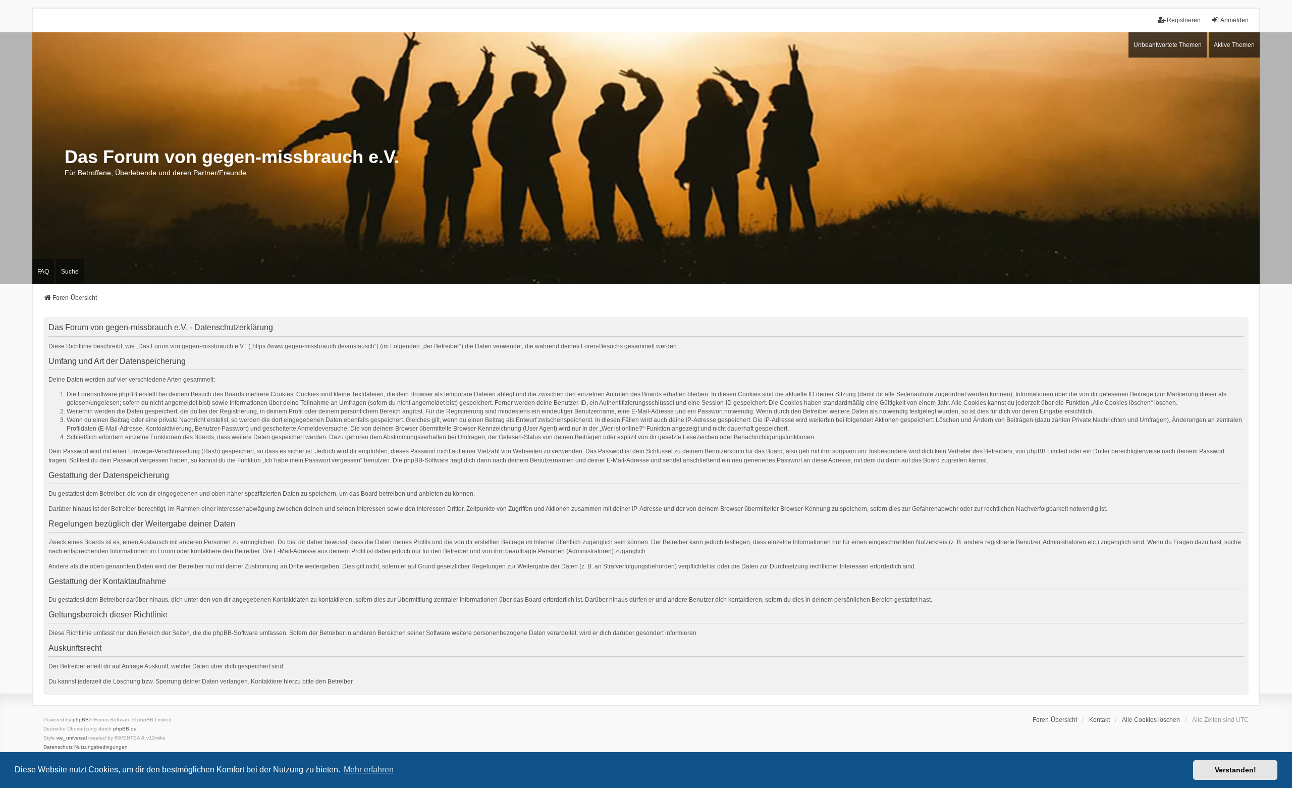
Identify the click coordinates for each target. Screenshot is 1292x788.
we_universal (72, 738)
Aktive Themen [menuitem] (1234, 44)
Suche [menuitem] (70, 271)
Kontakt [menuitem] (1099, 719)
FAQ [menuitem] (43, 271)
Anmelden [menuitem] (1234, 20)
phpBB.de (125, 728)
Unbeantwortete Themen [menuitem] (1168, 44)
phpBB (81, 719)
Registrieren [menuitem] (1184, 20)
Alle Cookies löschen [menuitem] (1151, 719)
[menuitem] (58, 747)
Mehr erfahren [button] (369, 769)
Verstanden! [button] (1235, 770)
